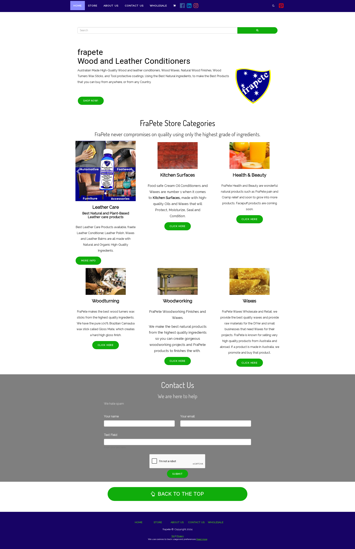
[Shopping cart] (174, 5)
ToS (173, 536)
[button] (78, 183)
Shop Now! (90, 100)
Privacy (180, 536)
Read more (201, 539)
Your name (111, 416)
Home (77, 5)
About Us (111, 5)
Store (92, 5)
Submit (177, 473)
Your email (187, 416)
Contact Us (134, 5)
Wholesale (158, 5)
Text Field (110, 435)
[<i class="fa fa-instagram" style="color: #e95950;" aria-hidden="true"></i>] (196, 6)
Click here (177, 226)
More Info (88, 260)
